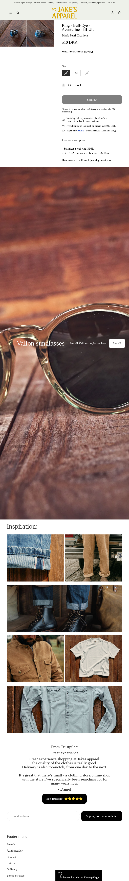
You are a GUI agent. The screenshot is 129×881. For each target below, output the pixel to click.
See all (117, 343)
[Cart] (119, 12)
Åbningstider (15, 850)
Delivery (12, 869)
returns (80, 130)
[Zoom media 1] (13, 33)
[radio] (66, 73)
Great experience (64, 753)
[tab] (4, 343)
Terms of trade (16, 875)
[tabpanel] (64, 343)
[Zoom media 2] (40, 33)
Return (11, 863)
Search (11, 844)
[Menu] (10, 13)
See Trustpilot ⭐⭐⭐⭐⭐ (64, 798)
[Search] (18, 12)
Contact (11, 857)
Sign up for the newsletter (102, 816)
